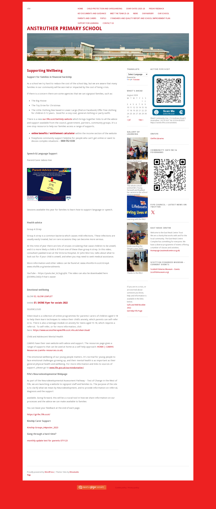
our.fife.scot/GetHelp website (57, 119)
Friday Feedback (156, 9)
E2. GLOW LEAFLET (43, 296)
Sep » (141, 120)
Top (29, 475)
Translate (136, 79)
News (135, 13)
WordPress (49, 472)
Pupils (103, 18)
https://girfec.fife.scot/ (38, 414)
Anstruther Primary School (64, 28)
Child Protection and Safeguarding (104, 9)
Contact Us (108, 23)
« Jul (128, 120)
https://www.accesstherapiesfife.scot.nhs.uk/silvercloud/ (61, 330)
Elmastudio (74, 472)
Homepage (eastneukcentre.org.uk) (165, 250)
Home (80, 9)
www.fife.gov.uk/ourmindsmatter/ (66, 367)
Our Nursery (148, 13)
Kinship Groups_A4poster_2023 (42, 427)
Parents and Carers (87, 18)
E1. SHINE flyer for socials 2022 (51, 302)
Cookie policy (121, 487)
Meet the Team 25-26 (119, 13)
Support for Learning (88, 23)
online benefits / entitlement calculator (53, 133)
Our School (163, 13)
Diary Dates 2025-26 (135, 9)
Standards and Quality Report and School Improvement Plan (140, 18)
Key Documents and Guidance (92, 13)
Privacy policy (133, 487)
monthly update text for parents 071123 (47, 440)
